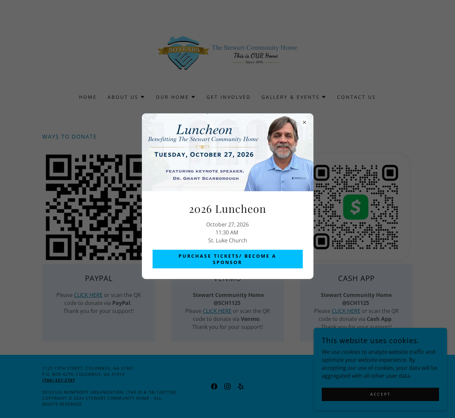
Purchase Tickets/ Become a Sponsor (227, 259)
